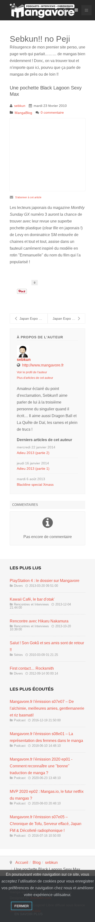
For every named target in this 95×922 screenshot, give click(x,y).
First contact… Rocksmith (32, 668)
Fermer (21, 906)
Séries (18, 655)
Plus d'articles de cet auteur (35, 378)
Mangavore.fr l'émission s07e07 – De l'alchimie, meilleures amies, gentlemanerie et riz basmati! (47, 708)
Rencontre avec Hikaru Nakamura (39, 621)
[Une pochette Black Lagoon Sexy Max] (47, 154)
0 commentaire (52, 112)
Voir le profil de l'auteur (32, 372)
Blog (37, 862)
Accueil (21, 862)
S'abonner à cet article (28, 197)
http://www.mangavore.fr (43, 365)
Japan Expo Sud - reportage (33, 318)
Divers (18, 586)
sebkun (19, 106)
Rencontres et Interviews (31, 604)
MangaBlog (23, 113)
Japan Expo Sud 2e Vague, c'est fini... (69, 318)
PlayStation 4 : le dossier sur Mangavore (44, 581)
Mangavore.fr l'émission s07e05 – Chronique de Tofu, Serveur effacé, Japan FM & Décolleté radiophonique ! (45, 824)
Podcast (20, 720)
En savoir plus (28, 914)
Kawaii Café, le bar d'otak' (32, 599)
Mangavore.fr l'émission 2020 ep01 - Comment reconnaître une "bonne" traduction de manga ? (41, 766)
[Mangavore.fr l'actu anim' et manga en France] (42, 10)
